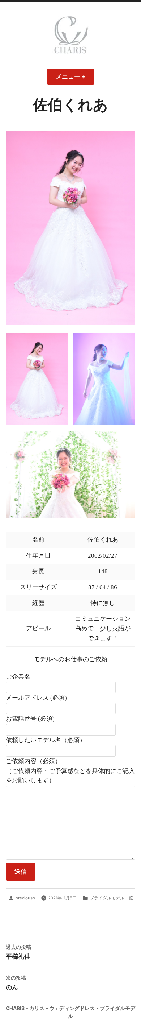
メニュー (74, 79)
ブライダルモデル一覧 (111, 898)
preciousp (25, 898)
